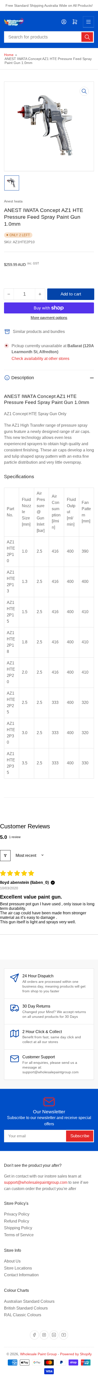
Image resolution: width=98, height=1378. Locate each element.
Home (9, 55)
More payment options (49, 317)
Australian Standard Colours (29, 1301)
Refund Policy (16, 1221)
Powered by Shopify (76, 1354)
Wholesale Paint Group (38, 1354)
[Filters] (5, 855)
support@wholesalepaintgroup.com (35, 1182)
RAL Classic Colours (22, 1315)
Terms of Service (19, 1235)
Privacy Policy (16, 1214)
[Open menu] (88, 21)
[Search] (87, 37)
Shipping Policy (18, 1228)
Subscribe (79, 1136)
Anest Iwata (13, 201)
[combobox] (49, 37)
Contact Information (21, 1275)
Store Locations (18, 1268)
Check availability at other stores (40, 358)
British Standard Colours (26, 1308)
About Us (12, 1261)
